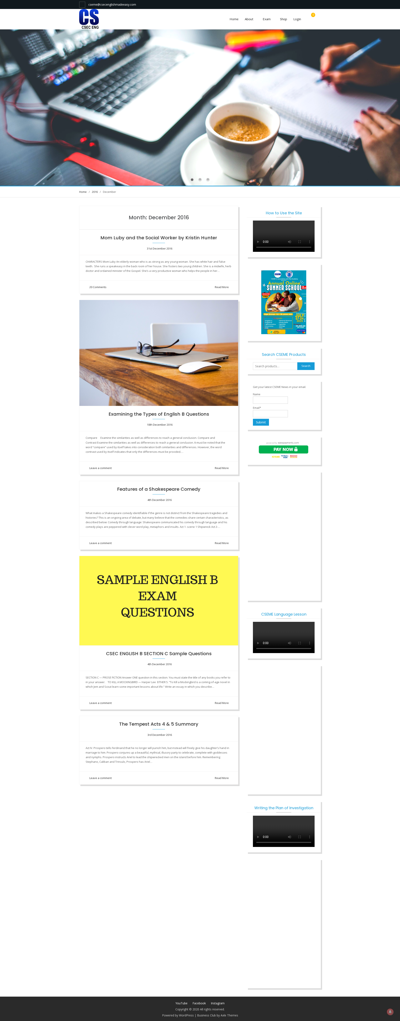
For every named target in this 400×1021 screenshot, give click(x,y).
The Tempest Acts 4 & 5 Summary (158, 724)
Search (305, 366)
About (249, 19)
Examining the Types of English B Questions (159, 414)
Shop (283, 19)
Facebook (199, 1003)
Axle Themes (229, 1015)
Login (297, 19)
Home (234, 19)
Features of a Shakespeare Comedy (158, 489)
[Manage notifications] (390, 1011)
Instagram (218, 1003)
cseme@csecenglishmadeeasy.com (112, 4)
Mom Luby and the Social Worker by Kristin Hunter (158, 238)
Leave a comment (100, 468)
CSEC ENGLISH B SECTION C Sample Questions (159, 653)
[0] (312, 19)
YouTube (181, 1003)
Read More (222, 287)
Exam (267, 19)
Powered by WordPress (178, 1015)
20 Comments (97, 287)
